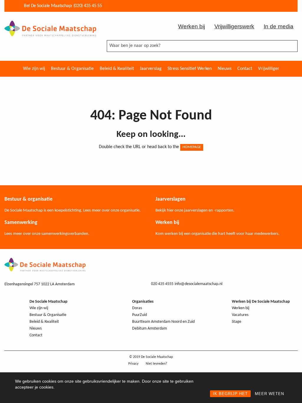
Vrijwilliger (268, 68)
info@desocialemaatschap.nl (198, 284)
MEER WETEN (269, 393)
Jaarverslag (151, 68)
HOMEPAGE (192, 147)
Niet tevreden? (156, 364)
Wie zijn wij (34, 68)
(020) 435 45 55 (87, 6)
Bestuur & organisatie (28, 199)
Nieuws (225, 68)
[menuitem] (34, 69)
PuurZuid (139, 315)
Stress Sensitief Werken (190, 68)
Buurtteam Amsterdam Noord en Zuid (163, 322)
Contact (244, 68)
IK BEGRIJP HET (230, 393)
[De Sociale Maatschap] (50, 28)
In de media (278, 26)
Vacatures (240, 315)
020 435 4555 (162, 284)
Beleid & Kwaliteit (117, 68)
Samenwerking (20, 222)
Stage (236, 322)
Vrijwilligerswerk (234, 26)
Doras (137, 308)
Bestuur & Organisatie (72, 68)
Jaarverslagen (170, 199)
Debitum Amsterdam (149, 328)
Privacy (133, 364)
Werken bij (191, 26)
